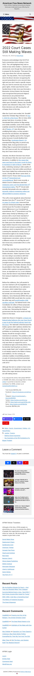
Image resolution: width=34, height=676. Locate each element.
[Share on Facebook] (8, 462)
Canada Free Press (8, 550)
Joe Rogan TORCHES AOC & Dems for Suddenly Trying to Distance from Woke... (21, 481)
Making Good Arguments (12, 435)
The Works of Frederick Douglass (12, 599)
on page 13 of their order (10, 202)
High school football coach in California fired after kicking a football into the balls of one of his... (22, 498)
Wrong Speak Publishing (10, 561)
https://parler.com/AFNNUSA (18, 404)
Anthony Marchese (25, 671)
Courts (11, 428)
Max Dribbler (6, 631)
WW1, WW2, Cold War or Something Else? (15, 597)
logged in (14, 453)
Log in (4, 656)
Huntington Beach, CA (19, 140)
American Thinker (8, 547)
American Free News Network (17, 3)
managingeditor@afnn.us (9, 386)
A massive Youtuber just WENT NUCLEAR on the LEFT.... (22, 489)
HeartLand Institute (8, 553)
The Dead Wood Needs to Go (20, 621)
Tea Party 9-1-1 (7, 574)
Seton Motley (6, 572)
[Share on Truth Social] (20, 462)
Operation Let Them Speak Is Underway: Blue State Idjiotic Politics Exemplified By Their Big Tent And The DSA (16, 634)
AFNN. (4, 382)
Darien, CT (10, 129)
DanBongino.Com (7, 545)
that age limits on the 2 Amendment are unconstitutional (16, 178)
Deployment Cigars (8, 542)
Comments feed (7, 661)
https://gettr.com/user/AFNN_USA (20, 402)
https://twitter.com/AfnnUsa (18, 400)
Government (18, 428)
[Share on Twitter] (14, 462)
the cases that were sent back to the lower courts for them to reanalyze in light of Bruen (16, 162)
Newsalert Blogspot (8, 566)
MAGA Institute (7, 564)
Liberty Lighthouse (8, 569)
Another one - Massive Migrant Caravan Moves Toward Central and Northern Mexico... (22, 507)
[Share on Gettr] (25, 462)
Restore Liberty (7, 558)
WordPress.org (7, 664)
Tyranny (12, 433)
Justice (7, 433)
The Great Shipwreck (9, 602)
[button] (30, 14)
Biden (6, 428)
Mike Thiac (5, 640)
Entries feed (6, 659)
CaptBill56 (5, 615)
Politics (25, 428)
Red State (5, 555)
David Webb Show (8, 539)
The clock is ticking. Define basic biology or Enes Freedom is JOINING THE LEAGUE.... (22, 472)
